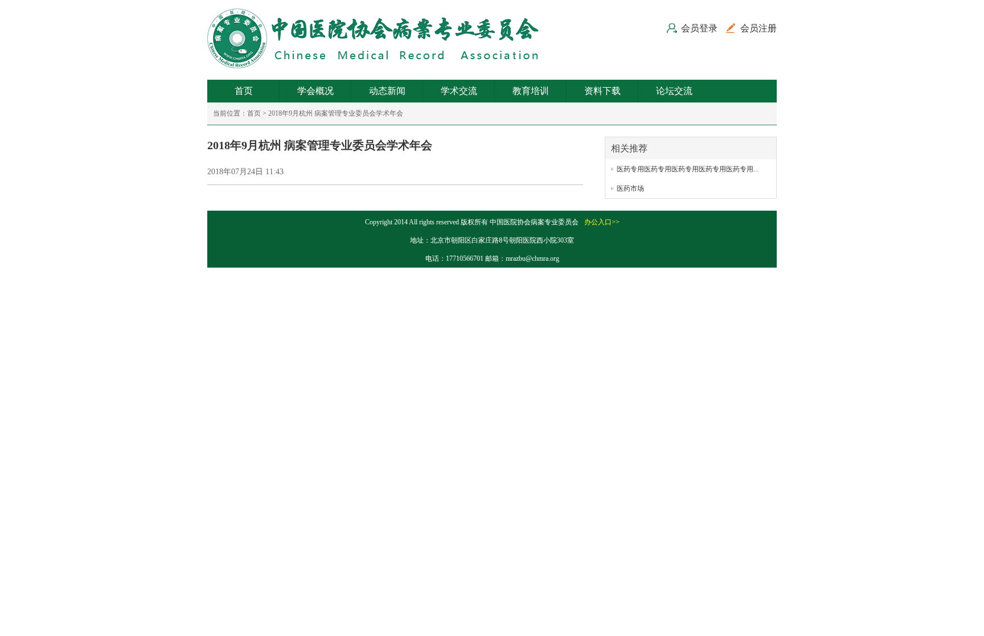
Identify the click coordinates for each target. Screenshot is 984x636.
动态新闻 (387, 91)
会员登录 (699, 28)
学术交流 (459, 91)
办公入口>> (602, 222)
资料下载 (602, 91)
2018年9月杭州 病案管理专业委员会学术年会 (335, 113)
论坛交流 (674, 91)
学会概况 (315, 91)
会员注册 (758, 28)
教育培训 (530, 91)
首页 (244, 91)
